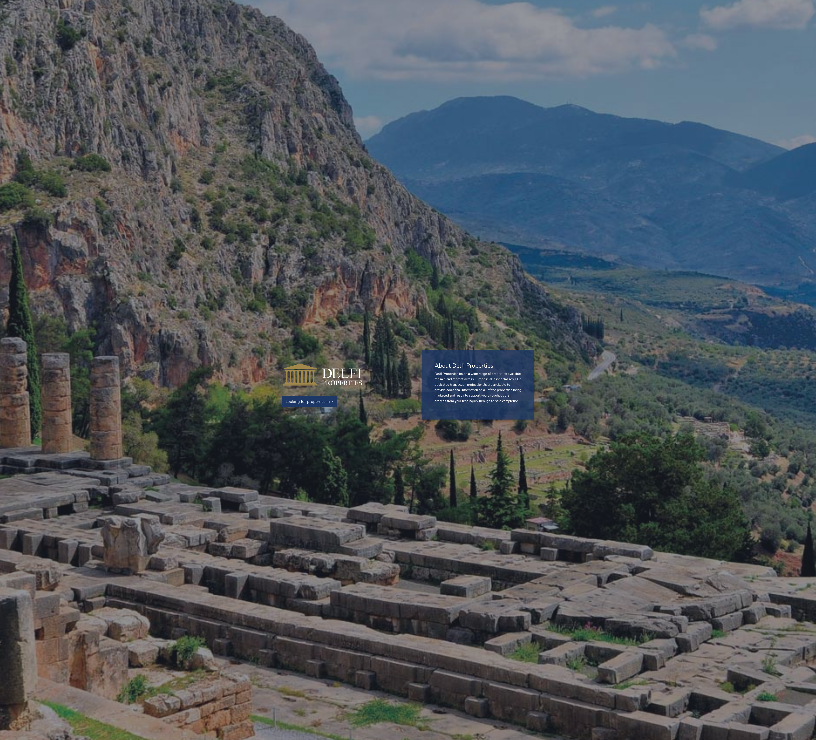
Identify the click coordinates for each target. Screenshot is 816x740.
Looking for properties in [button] (308, 401)
